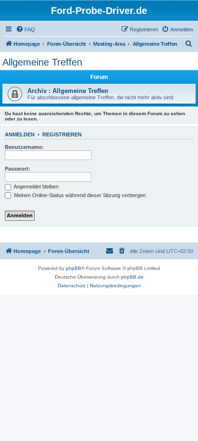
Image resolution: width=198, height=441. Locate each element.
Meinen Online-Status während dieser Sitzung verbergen (79, 195)
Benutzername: (24, 147)
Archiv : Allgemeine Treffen (67, 90)
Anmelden (20, 134)
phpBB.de (132, 277)
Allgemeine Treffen (42, 62)
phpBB (73, 268)
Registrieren (62, 134)
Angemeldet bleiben (35, 186)
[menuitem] (25, 29)
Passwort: (17, 169)
